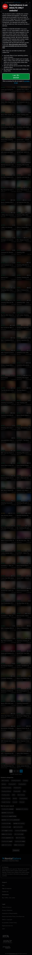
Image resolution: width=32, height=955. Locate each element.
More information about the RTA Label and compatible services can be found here (14, 45)
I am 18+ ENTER (16, 76)
